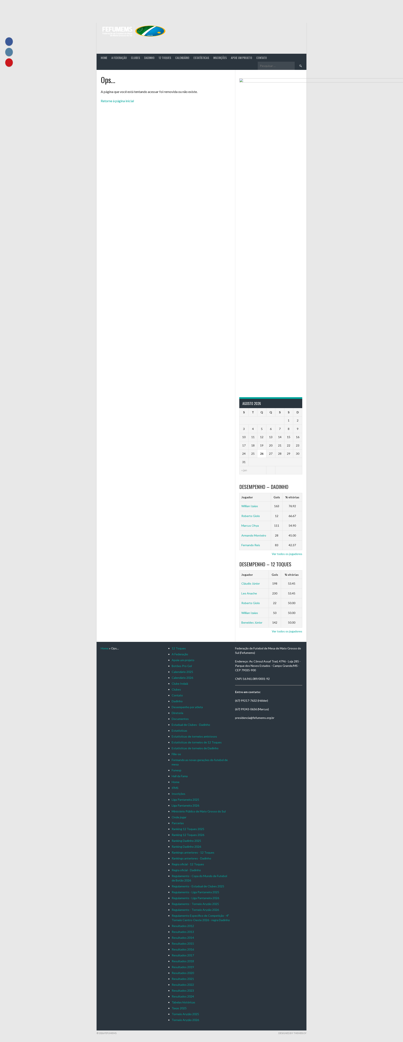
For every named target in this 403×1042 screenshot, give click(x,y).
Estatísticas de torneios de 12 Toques (197, 742)
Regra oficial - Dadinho (186, 870)
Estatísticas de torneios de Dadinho (195, 748)
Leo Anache (249, 593)
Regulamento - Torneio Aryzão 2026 (195, 909)
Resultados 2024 (183, 996)
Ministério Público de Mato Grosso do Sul (199, 811)
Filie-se (176, 754)
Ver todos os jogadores (287, 554)
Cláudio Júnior (250, 583)
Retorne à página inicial (117, 101)
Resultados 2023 (183, 990)
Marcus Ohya (250, 525)
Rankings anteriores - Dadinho (191, 858)
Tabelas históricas (183, 1002)
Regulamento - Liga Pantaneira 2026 (195, 898)
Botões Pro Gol (182, 666)
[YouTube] (9, 62)
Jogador (247, 497)
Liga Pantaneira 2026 (185, 805)
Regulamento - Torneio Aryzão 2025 (195, 904)
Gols (276, 497)
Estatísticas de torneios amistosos (194, 736)
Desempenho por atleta (187, 707)
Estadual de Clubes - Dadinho (191, 724)
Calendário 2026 (182, 677)
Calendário (182, 57)
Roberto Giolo (250, 516)
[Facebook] (9, 41)
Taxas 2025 (179, 1008)
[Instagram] (9, 52)
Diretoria (177, 713)
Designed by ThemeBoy (292, 1033)
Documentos (180, 719)
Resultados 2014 (183, 937)
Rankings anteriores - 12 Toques (193, 852)
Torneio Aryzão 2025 (185, 1014)
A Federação (119, 57)
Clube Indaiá (180, 683)
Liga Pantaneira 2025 (185, 799)
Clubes (135, 57)
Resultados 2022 (183, 984)
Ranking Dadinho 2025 (186, 840)
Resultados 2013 (183, 932)
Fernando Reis (250, 545)
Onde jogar (179, 817)
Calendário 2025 (182, 672)
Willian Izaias (249, 506)
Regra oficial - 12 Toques (188, 864)
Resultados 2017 (183, 955)
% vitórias (292, 497)
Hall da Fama (180, 776)
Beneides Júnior (251, 622)
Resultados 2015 (183, 943)
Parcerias (178, 823)
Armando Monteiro (253, 535)
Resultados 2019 (183, 967)
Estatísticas (201, 57)
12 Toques (165, 57)
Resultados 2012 (183, 926)
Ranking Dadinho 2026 (186, 846)
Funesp (176, 770)
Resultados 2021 (183, 979)
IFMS (175, 788)
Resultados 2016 (183, 949)
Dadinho (149, 57)
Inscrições (220, 57)
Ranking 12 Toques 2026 (188, 835)
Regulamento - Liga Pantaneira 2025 (195, 892)
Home (104, 57)
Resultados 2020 (183, 973)
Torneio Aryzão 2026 (185, 1020)
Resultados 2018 (183, 961)
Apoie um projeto (241, 57)
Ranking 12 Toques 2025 (188, 829)
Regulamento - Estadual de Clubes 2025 (198, 886)
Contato (261, 57)
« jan (244, 470)
